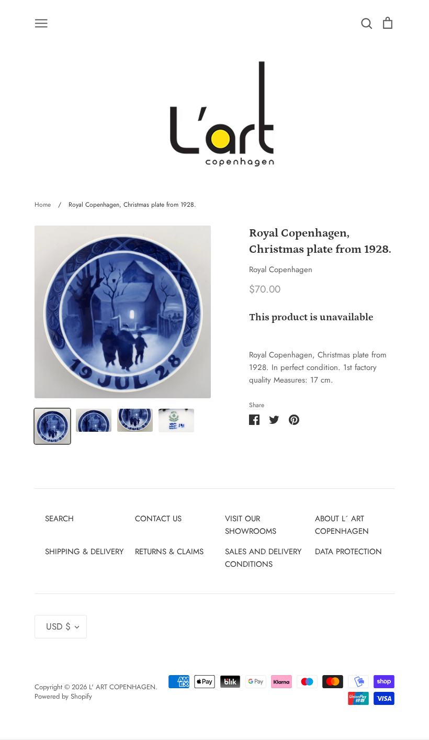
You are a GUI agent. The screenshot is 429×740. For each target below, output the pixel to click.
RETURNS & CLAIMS (169, 551)
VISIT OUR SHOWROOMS (250, 525)
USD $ (58, 626)
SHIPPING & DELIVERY (84, 551)
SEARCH (59, 518)
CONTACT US (158, 518)
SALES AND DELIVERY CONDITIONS (263, 558)
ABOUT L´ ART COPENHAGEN (342, 525)
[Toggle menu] (41, 22)
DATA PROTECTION (348, 551)
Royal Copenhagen (280, 269)
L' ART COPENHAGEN (122, 687)
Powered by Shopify (63, 696)
